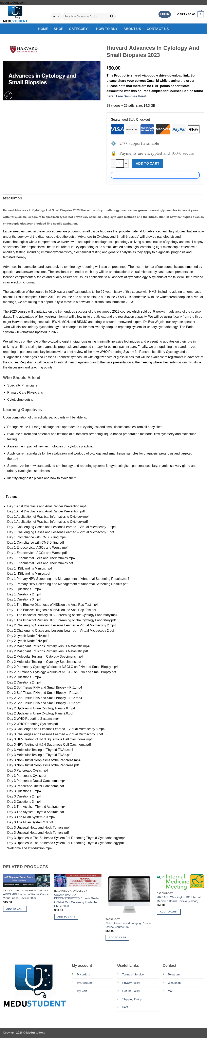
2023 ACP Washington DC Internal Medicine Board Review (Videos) (179, 899)
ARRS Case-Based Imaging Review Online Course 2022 (128, 924)
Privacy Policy (131, 982)
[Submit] (111, 16)
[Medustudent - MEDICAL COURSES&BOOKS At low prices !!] (23, 14)
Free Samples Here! (131, 96)
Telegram (174, 974)
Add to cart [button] (15, 909)
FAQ (125, 1007)
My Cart (82, 990)
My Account (84, 982)
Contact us (158, 29)
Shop (58, 29)
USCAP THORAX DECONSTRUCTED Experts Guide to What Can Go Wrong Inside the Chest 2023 (76, 900)
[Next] (204, 914)
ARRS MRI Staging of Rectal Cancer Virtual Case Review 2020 (26, 896)
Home (43, 29)
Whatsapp (174, 982)
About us (132, 29)
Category (78, 29)
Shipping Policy (132, 999)
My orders (83, 974)
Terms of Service (133, 974)
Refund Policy (131, 990)
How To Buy (107, 29)
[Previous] (3, 914)
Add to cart (147, 163)
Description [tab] (12, 198)
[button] (164, 14)
